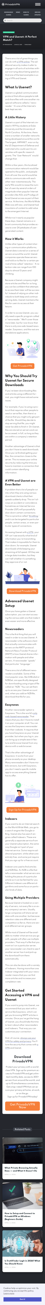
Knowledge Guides (8, 14)
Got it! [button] (22, 1299)
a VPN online (23, 62)
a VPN (30, 532)
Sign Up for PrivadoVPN (22, 810)
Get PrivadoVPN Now (22, 1106)
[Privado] (11, 4)
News (18, 12)
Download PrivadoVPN (22, 591)
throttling (33, 516)
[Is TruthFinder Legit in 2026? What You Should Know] (22, 1243)
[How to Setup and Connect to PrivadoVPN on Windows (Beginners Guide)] (22, 1196)
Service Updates (38, 14)
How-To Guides (26, 14)
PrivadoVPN (8, 44)
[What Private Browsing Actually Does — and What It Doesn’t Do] (22, 1150)
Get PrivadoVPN (22, 366)
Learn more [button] (8, 1293)
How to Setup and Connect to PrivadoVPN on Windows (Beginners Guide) (20, 1216)
